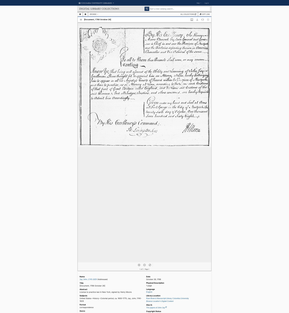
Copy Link (205, 14)
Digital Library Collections (99, 8)
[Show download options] (197, 19)
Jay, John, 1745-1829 (88, 279)
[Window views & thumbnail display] (192, 19)
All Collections (188, 14)
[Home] (80, 14)
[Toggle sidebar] (81, 19)
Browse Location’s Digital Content (159, 301)
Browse (93, 14)
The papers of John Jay (155, 308)
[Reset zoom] (150, 265)
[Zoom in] (139, 265)
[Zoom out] (144, 265)
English (149, 292)
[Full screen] (208, 19)
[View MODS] (202, 19)
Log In (207, 3)
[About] (85, 14)
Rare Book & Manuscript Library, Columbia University (167, 298)
